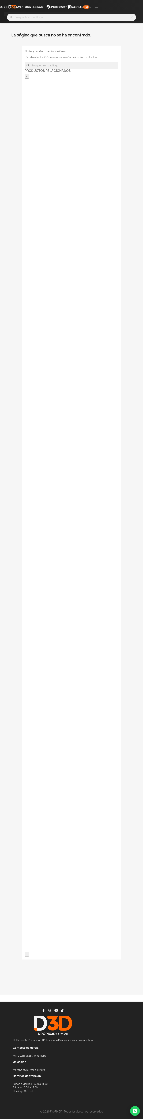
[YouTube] (56, 1010)
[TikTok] (62, 1010)
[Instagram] (50, 1010)
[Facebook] (44, 1010)
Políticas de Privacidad (27, 1040)
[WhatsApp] (135, 1111)
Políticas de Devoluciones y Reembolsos (68, 1040)
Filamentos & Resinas (28, 7)
